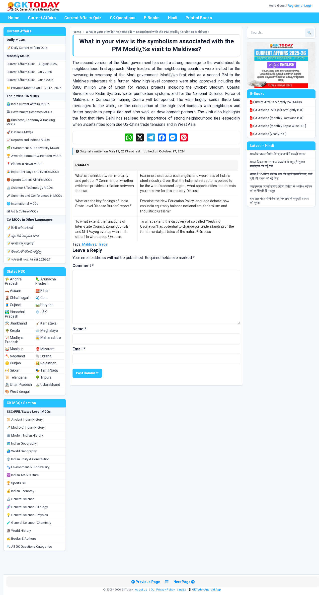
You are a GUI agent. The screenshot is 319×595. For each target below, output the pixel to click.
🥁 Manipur (14, 349)
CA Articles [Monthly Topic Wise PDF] (279, 126)
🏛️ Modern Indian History (24, 435)
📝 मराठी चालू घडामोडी (20, 243)
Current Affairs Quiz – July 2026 (29, 72)
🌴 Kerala (12, 330)
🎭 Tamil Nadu (46, 370)
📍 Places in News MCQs (24, 164)
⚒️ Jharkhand (16, 323)
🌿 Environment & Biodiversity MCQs (32, 148)
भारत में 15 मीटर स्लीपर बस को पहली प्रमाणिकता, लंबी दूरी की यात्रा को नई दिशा (281, 176)
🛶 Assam (13, 291)
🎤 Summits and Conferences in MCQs (34, 196)
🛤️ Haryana (44, 305)
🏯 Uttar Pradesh (18, 385)
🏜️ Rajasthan (45, 363)
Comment (83, 265)
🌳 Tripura (43, 377)
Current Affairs (42, 17)
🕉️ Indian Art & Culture (22, 475)
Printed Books (199, 17)
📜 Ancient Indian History (24, 419)
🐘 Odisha (43, 356)
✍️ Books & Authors (21, 538)
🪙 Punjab (13, 363)
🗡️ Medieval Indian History (25, 427)
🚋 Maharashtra (48, 337)
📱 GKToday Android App (205, 589)
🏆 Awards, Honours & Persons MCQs (33, 156)
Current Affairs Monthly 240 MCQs (277, 102)
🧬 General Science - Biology (27, 507)
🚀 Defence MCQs (19, 132)
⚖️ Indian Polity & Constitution (28, 459)
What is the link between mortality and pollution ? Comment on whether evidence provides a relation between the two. (104, 183)
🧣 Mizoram (45, 349)
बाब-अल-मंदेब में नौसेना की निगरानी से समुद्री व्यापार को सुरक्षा (279, 201)
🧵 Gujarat (13, 305)
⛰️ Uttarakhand (47, 385)
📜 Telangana (16, 377)
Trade (102, 244)
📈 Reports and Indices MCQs (28, 140)
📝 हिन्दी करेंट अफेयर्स (19, 228)
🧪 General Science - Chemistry (28, 523)
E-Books (152, 17)
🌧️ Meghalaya (46, 330)
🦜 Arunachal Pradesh (46, 281)
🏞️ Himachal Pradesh (15, 314)
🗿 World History (18, 530)
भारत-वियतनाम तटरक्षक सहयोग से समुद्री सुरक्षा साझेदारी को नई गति (277, 164)
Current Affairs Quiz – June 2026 (29, 80)
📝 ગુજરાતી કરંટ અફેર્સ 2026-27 (28, 259)
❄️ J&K (41, 312)
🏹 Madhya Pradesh (14, 339)
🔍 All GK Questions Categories (29, 546)
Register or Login (300, 5)
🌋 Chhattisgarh (17, 298)
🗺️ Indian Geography (21, 443)
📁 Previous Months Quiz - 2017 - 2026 (33, 88)
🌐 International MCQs (22, 203)
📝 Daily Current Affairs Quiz (26, 48)
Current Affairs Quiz (82, 17)
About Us (141, 589)
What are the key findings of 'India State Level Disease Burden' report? (103, 203)
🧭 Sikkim (12, 370)
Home (13, 17)
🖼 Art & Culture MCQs (22, 211)
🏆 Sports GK (16, 483)
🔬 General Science (20, 499)
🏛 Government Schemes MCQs (29, 112)
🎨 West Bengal (17, 392)
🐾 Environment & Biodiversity (27, 467)
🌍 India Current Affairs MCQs (27, 104)
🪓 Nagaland (15, 356)
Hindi (172, 17)
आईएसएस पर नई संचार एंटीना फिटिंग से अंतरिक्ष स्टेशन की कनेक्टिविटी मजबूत (281, 189)
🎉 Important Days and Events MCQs (32, 172)
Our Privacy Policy (163, 589)
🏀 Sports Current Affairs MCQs (29, 180)
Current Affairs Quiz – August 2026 (31, 64)
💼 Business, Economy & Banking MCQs (30, 122)
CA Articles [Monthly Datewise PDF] (278, 118)
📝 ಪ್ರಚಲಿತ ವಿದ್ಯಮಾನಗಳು (22, 236)
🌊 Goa (41, 298)
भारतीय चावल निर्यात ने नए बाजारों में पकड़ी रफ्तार (278, 154)
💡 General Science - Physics (27, 515)
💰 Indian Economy (20, 491)
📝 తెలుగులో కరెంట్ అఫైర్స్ (23, 251)
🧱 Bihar (42, 291)
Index (182, 589)
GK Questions (122, 17)
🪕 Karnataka (46, 323)
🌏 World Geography (21, 451)
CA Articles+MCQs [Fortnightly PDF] (278, 110)
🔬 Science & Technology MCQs (29, 188)
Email (79, 349)
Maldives (89, 244)
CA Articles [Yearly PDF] (269, 134)
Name (79, 329)
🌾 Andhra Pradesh (13, 281)
